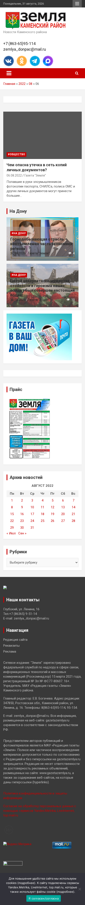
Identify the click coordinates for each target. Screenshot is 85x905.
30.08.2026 (18, 253)
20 (63, 514)
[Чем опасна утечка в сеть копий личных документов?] (42, 135)
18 (42, 514)
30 (22, 528)
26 (52, 521)
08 (30, 84)
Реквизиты (11, 646)
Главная (9, 84)
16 (22, 514)
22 (12, 521)
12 (52, 507)
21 (73, 514)
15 (12, 514)
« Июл (11, 533)
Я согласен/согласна (44, 898)
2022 (22, 84)
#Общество (16, 154)
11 (42, 507)
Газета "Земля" (35, 175)
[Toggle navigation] (9, 73)
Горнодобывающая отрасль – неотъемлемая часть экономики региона (41, 244)
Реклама (9, 651)
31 (32, 528)
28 (73, 521)
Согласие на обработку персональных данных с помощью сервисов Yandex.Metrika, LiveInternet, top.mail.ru (39, 810)
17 (32, 514)
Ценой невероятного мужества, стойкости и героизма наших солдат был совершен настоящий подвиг (42, 287)
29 (12, 528)
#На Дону (19, 233)
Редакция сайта (15, 640)
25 (42, 521)
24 (32, 521)
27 (63, 521)
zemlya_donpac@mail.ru (24, 49)
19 (52, 514)
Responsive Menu (77, 3)
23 (22, 521)
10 (32, 507)
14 (73, 507)
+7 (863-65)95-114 (19, 43)
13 (63, 507)
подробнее (26, 883)
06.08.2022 (14, 175)
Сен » (22, 533)
